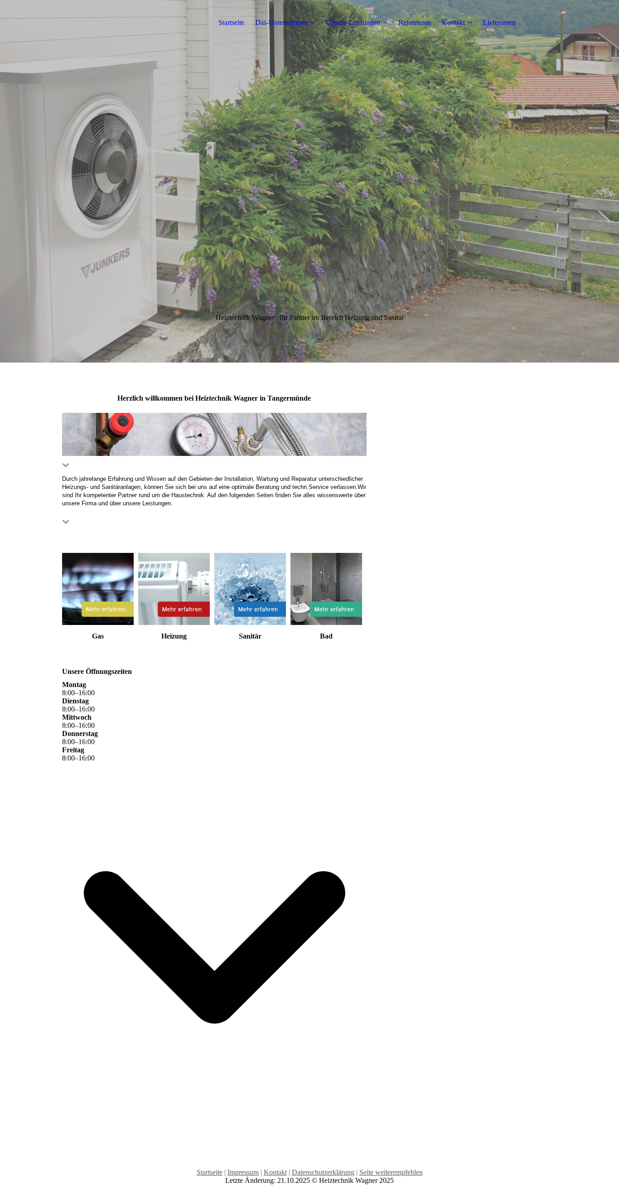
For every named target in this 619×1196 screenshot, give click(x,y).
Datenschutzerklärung (323, 1172)
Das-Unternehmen (281, 22)
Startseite (231, 22)
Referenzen (414, 22)
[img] (309, 181)
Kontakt (453, 22)
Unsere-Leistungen (353, 22)
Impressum (243, 1172)
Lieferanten (499, 22)
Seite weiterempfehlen (391, 1172)
